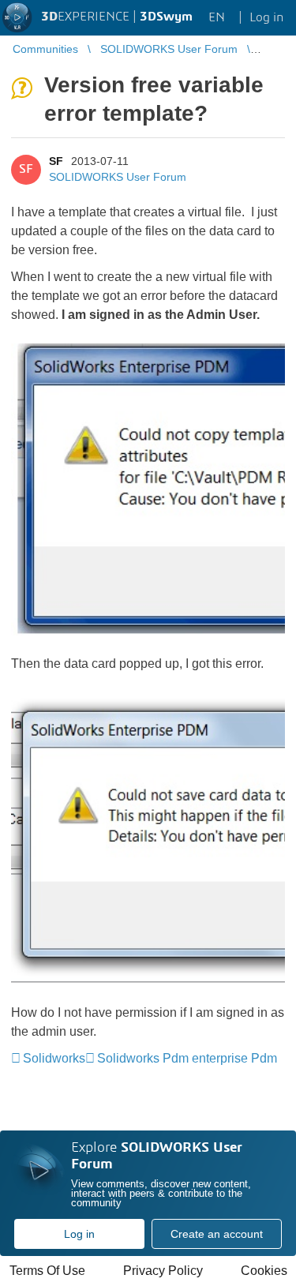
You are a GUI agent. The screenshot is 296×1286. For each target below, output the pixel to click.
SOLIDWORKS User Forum (117, 177)
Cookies (264, 1270)
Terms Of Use (47, 1270)
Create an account (216, 1234)
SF (56, 161)
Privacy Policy (163, 1270)
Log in (79, 1234)
